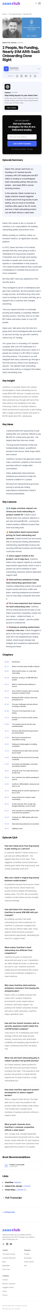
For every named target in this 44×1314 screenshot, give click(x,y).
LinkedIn (26, 1186)
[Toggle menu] (39, 3)
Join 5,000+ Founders (22, 144)
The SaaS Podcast (15, 14)
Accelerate (27, 1258)
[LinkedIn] (7, 1244)
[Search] (36, 3)
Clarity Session (29, 1262)
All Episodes (8, 1212)
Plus (25, 1265)
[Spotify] (21, 76)
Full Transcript (13, 1197)
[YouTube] (26, 76)
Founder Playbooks (9, 1258)
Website (17, 1182)
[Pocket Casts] (35, 76)
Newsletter (6, 1265)
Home (4, 14)
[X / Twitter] (3, 1244)
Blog (4, 1262)
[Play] (6, 68)
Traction (27, 1254)
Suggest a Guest (8, 1287)
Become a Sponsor (8, 1283)
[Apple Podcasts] (17, 76)
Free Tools (6, 1269)
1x (38, 69)
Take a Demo (11, 108)
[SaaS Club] (11, 3)
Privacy (4, 1295)
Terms (4, 1291)
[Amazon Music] (30, 76)
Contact (5, 1280)
